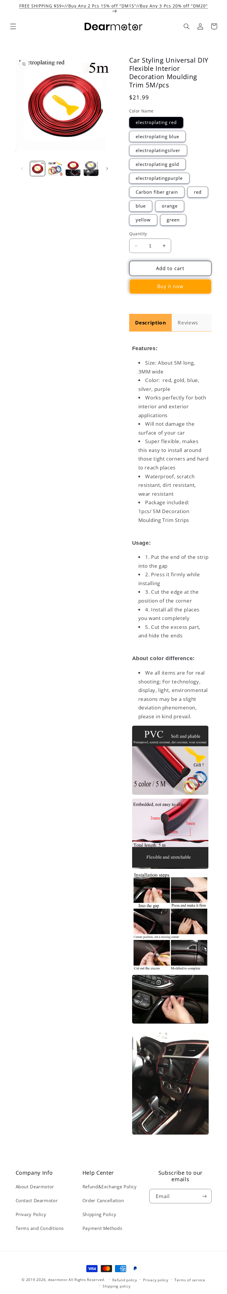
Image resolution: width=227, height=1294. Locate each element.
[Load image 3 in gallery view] (73, 168)
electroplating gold (157, 164)
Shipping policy (116, 1286)
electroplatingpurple (159, 178)
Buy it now (170, 286)
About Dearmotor (35, 1186)
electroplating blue (157, 136)
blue (141, 206)
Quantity (138, 233)
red (198, 192)
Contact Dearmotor (37, 1200)
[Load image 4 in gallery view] (91, 168)
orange (170, 206)
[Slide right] (107, 168)
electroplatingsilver (158, 150)
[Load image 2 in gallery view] (55, 168)
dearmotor (58, 1279)
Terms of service (189, 1280)
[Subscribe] (204, 1196)
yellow (143, 220)
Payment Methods (102, 1228)
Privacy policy (155, 1280)
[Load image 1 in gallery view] (37, 168)
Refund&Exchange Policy (109, 1186)
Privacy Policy (31, 1214)
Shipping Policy (99, 1214)
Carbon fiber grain (157, 192)
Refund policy (124, 1280)
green (173, 220)
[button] (13, 26)
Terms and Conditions (40, 1228)
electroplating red (156, 122)
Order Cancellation (103, 1200)
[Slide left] (22, 168)
